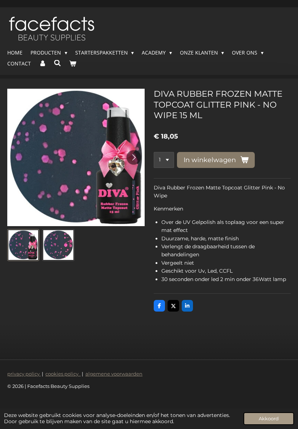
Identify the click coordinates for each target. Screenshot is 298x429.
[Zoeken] (57, 63)
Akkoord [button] (269, 418)
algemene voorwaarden (113, 374)
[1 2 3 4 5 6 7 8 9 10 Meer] (164, 160)
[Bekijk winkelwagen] (72, 63)
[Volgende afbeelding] (133, 157)
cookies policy (63, 374)
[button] (23, 245)
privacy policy (24, 374)
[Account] (42, 63)
